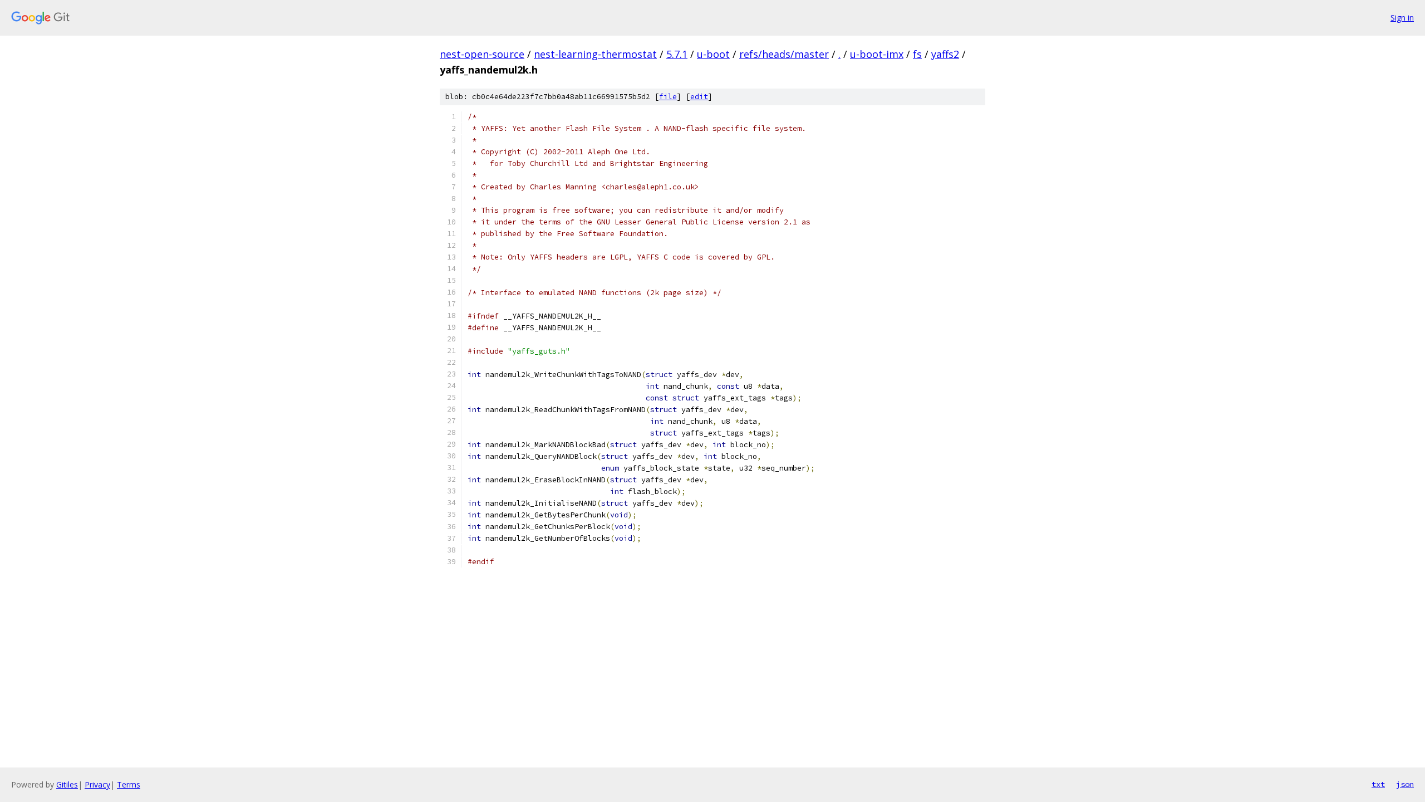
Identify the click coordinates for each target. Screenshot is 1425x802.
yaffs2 (945, 54)
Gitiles (67, 784)
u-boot (713, 54)
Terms (128, 784)
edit (699, 96)
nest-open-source (482, 54)
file (668, 96)
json (1405, 784)
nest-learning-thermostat (595, 54)
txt (1378, 784)
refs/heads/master (784, 54)
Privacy (97, 784)
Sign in (1402, 17)
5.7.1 (676, 54)
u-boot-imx (876, 54)
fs (917, 54)
